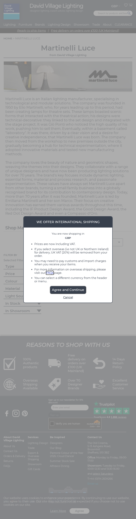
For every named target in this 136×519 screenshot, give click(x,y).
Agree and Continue (68, 290)
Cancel (68, 297)
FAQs (49, 273)
